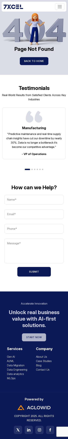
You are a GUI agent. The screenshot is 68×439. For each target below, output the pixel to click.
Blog (38, 365)
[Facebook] (50, 430)
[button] (27, 169)
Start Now (34, 337)
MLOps (11, 378)
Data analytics (15, 374)
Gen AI (11, 356)
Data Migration (15, 365)
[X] (19, 430)
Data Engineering (17, 369)
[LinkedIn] (30, 430)
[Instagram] (40, 430)
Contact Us (43, 369)
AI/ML (10, 361)
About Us (41, 356)
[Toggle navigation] (59, 6)
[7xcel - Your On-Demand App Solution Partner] (13, 6)
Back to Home (34, 61)
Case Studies (44, 361)
